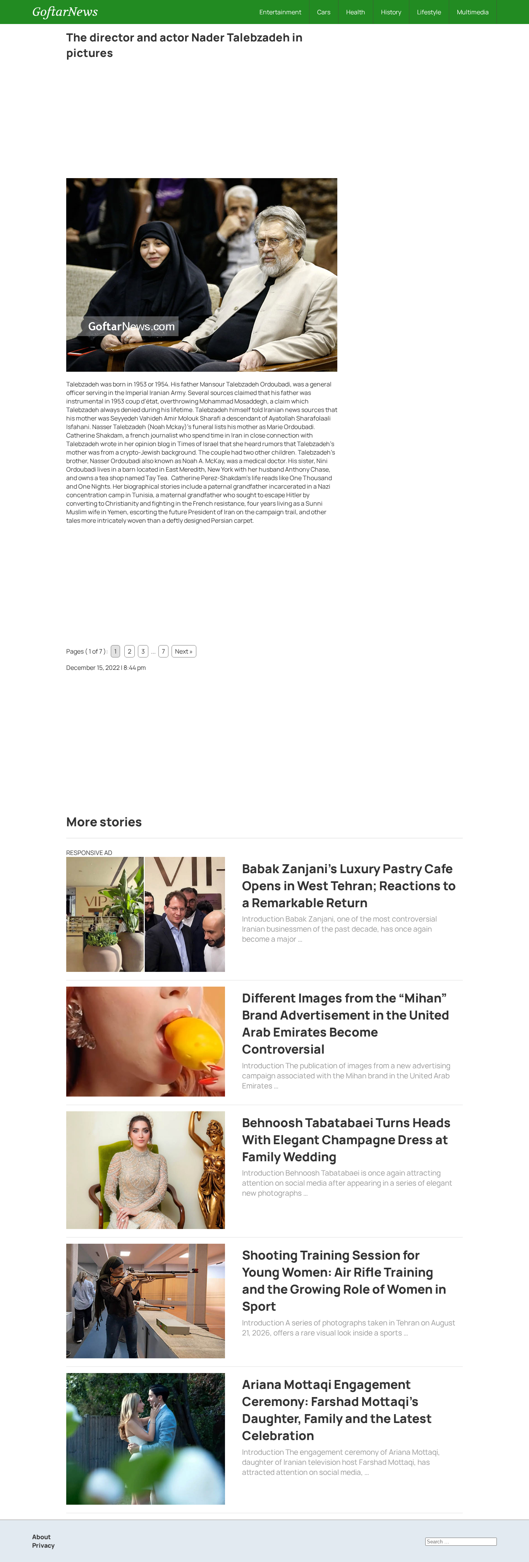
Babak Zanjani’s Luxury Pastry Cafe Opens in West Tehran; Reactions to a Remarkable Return (349, 885)
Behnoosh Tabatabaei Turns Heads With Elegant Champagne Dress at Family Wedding (346, 1139)
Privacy (43, 1545)
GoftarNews (65, 12)
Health (355, 12)
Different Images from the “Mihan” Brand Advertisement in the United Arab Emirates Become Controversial (345, 1023)
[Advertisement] (201, 121)
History (391, 12)
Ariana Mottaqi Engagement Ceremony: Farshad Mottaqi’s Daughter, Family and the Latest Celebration (337, 1410)
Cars (323, 12)
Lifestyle (429, 12)
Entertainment (280, 12)
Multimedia (473, 12)
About (41, 1537)
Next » (184, 651)
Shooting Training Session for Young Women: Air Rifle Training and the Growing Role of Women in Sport (344, 1280)
